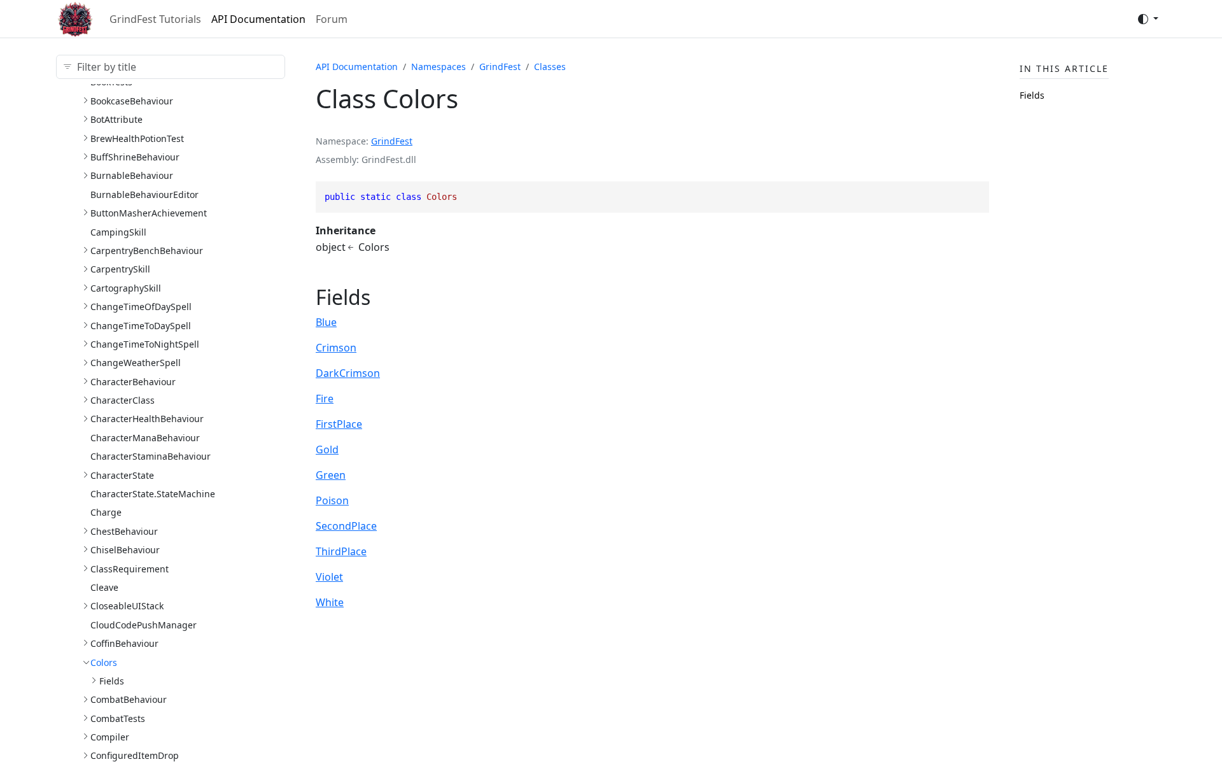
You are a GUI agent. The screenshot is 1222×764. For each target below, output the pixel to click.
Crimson (336, 348)
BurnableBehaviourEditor (144, 194)
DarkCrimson (348, 373)
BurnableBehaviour (131, 175)
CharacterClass (122, 400)
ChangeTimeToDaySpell (140, 326)
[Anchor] (384, 297)
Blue (326, 322)
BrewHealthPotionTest (137, 138)
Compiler (109, 737)
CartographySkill (125, 288)
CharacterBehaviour (133, 382)
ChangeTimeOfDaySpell (141, 307)
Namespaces (438, 66)
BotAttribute (116, 119)
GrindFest (500, 66)
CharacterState (122, 475)
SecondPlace (346, 526)
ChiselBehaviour (125, 550)
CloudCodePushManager (143, 625)
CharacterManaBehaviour (145, 438)
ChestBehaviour (124, 531)
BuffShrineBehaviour (134, 157)
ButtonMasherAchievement (148, 213)
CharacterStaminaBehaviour (150, 456)
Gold (327, 449)
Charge (106, 512)
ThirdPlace (341, 551)
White (330, 602)
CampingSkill (118, 232)
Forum (332, 19)
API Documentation (258, 19)
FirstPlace (339, 424)
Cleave (104, 587)
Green (331, 475)
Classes (550, 66)
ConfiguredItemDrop (134, 755)
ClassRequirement (129, 569)
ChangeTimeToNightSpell (144, 344)
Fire (325, 399)
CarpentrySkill (120, 269)
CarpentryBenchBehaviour (146, 250)
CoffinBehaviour (124, 643)
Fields (111, 681)
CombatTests (117, 718)
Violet (329, 577)
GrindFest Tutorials (155, 19)
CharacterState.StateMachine (152, 494)
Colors (103, 662)
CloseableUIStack (127, 606)
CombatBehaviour (128, 699)
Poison (332, 500)
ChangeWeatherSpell (135, 363)
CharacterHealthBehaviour (147, 419)
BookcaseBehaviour (131, 101)
